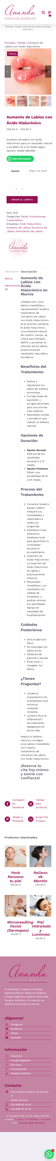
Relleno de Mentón (40, 877)
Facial (24, 216)
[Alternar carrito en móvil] (49, 15)
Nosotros (16, 1055)
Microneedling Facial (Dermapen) (20, 926)
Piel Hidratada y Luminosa (41, 928)
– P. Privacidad (31, 1119)
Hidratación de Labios (29, 231)
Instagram (17, 1024)
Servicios (16, 1064)
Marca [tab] (8, 278)
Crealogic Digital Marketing (31, 1123)
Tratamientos (15, 220)
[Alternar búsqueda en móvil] (43, 12)
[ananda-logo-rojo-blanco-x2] (28, 965)
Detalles (15, 860)
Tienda (18, 27)
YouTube (16, 1037)
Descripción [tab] (11, 271)
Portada (9, 27)
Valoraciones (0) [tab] (11, 287)
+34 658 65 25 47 (21, 1104)
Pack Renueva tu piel (15, 877)
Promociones (37, 216)
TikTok (14, 1033)
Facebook (16, 1028)
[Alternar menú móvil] (49, 12)
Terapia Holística (21, 1073)
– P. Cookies (45, 1119)
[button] (49, 1154)
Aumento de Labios (18, 227)
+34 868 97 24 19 (21, 1109)
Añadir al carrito (22, 199)
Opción (15, 171)
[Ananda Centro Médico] (18, 247)
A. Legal (19, 1119)
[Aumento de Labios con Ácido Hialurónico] (28, 71)
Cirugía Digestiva (21, 1060)
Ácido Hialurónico (30, 223)
